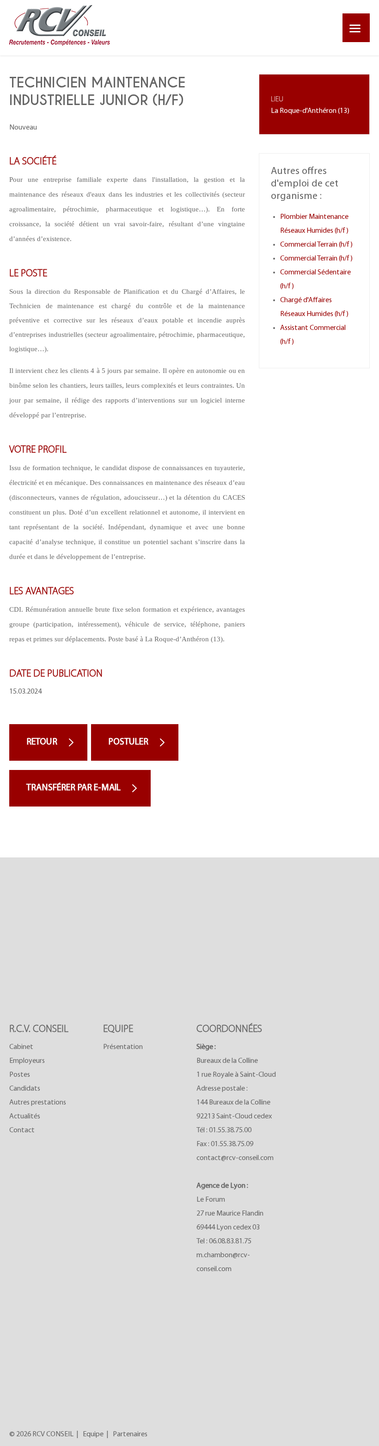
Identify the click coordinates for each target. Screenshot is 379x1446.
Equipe (93, 1434)
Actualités (24, 1116)
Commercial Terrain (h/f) (316, 244)
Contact (22, 1130)
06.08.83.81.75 (230, 1241)
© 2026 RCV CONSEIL (41, 1434)
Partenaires (130, 1434)
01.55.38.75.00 (230, 1130)
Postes (19, 1075)
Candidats (24, 1088)
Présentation (123, 1047)
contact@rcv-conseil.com (235, 1158)
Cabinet (21, 1047)
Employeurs (27, 1061)
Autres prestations (37, 1102)
